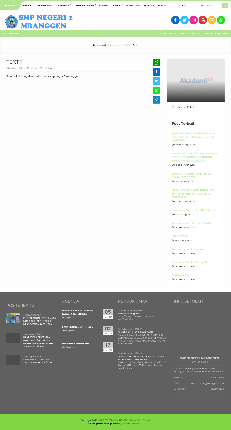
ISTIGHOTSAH (180, 236)
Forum (162, 5)
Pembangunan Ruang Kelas (189, 249)
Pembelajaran (84, 5)
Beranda (10, 5)
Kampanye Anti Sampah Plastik (191, 223)
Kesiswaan (45, 5)
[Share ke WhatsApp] (156, 90)
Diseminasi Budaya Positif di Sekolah (194, 210)
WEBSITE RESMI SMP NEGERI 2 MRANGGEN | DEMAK (124, 420)
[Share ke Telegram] (156, 100)
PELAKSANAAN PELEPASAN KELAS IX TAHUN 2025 (77, 312)
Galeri (116, 5)
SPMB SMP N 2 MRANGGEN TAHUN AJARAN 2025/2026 (192, 175)
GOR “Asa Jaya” (182, 275)
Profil (27, 5)
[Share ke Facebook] (156, 72)
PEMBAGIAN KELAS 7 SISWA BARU (135, 332)
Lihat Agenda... (68, 317)
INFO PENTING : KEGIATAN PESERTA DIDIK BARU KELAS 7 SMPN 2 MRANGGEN (142, 358)
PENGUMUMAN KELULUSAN (77, 327)
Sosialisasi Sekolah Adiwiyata (190, 262)
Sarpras (63, 5)
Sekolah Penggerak (129, 313)
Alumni (103, 5)
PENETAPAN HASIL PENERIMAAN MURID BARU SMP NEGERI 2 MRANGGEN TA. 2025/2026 (194, 137)
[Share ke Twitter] (156, 81)
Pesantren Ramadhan (75, 343)
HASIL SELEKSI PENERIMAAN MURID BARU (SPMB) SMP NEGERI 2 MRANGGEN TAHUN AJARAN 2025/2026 (195, 157)
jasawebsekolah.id (132, 423)
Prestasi (149, 5)
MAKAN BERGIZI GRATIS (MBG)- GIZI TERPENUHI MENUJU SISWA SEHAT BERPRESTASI (193, 193)
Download (133, 5)
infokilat (126, 45)
